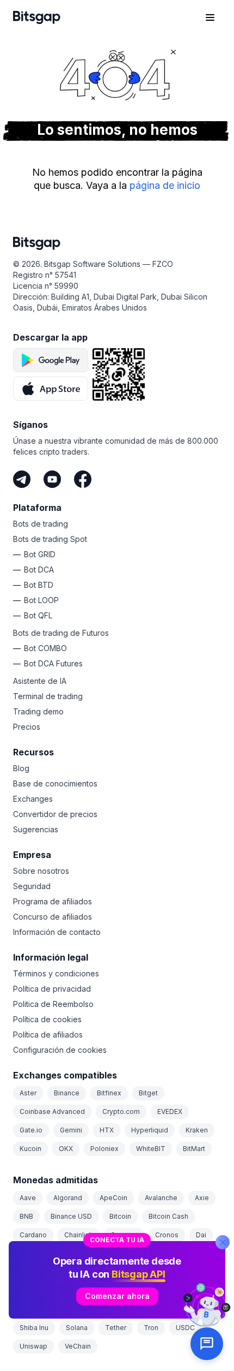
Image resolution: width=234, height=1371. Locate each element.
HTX (107, 1130)
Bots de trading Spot (50, 539)
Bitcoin (120, 1216)
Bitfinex (109, 1093)
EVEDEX (169, 1111)
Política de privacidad (52, 988)
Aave (28, 1198)
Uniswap (33, 1346)
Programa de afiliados (52, 901)
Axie (202, 1198)
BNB (26, 1216)
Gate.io (31, 1130)
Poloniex (104, 1149)
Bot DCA (39, 569)
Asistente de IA (39, 681)
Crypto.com (121, 1111)
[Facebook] (82, 479)
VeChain (78, 1346)
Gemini (71, 1130)
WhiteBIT (150, 1149)
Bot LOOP (41, 600)
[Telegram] (21, 479)
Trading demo (38, 711)
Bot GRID (40, 554)
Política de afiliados (48, 1034)
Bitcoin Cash (168, 1216)
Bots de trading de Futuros (61, 632)
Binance (66, 1093)
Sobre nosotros (41, 870)
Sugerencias (35, 829)
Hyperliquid (149, 1130)
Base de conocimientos (55, 783)
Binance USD (71, 1216)
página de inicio (165, 185)
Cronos (166, 1235)
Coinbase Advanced (52, 1111)
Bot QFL (38, 615)
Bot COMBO (45, 648)
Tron (151, 1328)
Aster (28, 1093)
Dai (201, 1235)
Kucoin (30, 1149)
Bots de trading (40, 523)
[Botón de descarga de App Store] (50, 389)
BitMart (194, 1149)
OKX (66, 1149)
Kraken (197, 1130)
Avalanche (161, 1198)
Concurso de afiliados (52, 916)
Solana (77, 1328)
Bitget (148, 1093)
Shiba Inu (34, 1328)
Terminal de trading (48, 696)
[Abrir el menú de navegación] (210, 17)
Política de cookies (47, 1019)
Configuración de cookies (60, 1049)
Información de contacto (57, 932)
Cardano (33, 1235)
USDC (185, 1328)
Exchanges (33, 798)
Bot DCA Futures (53, 663)
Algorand (67, 1198)
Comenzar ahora (117, 1296)
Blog (21, 768)
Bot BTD (38, 584)
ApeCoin (113, 1198)
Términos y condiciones (56, 973)
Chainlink (78, 1235)
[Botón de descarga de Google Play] (50, 360)
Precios (26, 726)
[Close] (222, 1242)
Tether (115, 1328)
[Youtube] (52, 479)
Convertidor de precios (55, 814)
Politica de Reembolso (53, 1004)
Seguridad (32, 886)
